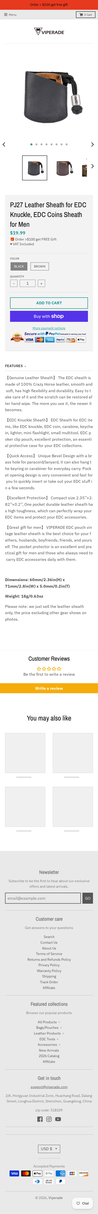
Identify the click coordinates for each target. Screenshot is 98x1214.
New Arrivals (49, 1050)
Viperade (55, 1197)
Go (87, 898)
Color (14, 258)
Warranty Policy (49, 970)
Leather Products (47, 1033)
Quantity (17, 276)
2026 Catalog (49, 1056)
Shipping (49, 976)
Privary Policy (49, 965)
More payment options (49, 328)
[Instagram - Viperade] (49, 1119)
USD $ (46, 1148)
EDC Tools (47, 1039)
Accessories (47, 1044)
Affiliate (49, 988)
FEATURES (14, 366)
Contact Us (49, 942)
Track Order (49, 982)
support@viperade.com (49, 1087)
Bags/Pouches (47, 1027)
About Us (49, 948)
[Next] (92, 144)
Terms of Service (49, 953)
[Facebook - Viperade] (40, 1119)
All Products (47, 1022)
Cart (88, 15)
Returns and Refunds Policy (49, 959)
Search (49, 936)
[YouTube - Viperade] (58, 1119)
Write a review (49, 688)
